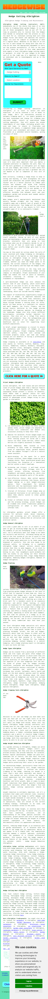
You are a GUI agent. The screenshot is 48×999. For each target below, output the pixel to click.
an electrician (34, 926)
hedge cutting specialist (29, 108)
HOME (21, 12)
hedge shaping (27, 858)
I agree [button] (28, 981)
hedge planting (22, 643)
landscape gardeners (11, 930)
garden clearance (10, 938)
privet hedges (31, 512)
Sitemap (5, 973)
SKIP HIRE (41, 920)
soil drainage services (22, 936)
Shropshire (26, 879)
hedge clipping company (12, 338)
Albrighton (37, 342)
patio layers (19, 932)
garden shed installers (22, 928)
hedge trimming (26, 254)
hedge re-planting (23, 864)
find (9, 894)
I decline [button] (29, 986)
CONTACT (36, 12)
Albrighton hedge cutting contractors (18, 846)
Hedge (5, 342)
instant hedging (37, 856)
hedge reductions (10, 871)
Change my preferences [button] (28, 991)
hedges (5, 145)
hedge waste (34, 262)
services (6, 367)
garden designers (24, 922)
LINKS (25, 12)
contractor (15, 164)
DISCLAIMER (42, 12)
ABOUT (30, 12)
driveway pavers (34, 934)
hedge (43, 120)
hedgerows (22, 677)
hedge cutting (39, 256)
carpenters (7, 924)
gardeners (20, 920)
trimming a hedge (23, 177)
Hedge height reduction (30, 758)
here (22, 915)
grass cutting (37, 930)
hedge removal (19, 546)
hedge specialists (33, 355)
